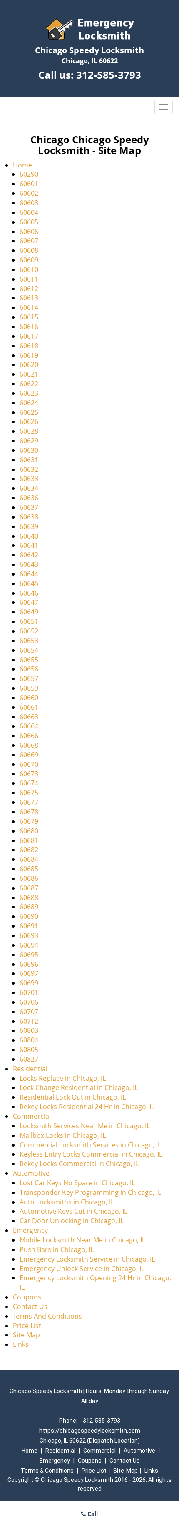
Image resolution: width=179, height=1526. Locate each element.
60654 (29, 650)
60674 (29, 783)
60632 (29, 469)
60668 (29, 745)
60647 (29, 602)
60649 (29, 611)
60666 (29, 735)
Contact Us (30, 1306)
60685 (29, 868)
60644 (29, 573)
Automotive (31, 1173)
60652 (29, 631)
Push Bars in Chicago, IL (57, 1249)
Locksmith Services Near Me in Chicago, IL (85, 1125)
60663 (29, 716)
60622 (29, 383)
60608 (29, 250)
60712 (29, 1021)
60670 (29, 764)
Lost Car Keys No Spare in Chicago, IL (77, 1182)
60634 (29, 488)
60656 (29, 668)
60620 (29, 364)
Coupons (27, 1297)
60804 (29, 1040)
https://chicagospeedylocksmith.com (89, 1430)
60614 (29, 307)
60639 (29, 526)
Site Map (26, 1334)
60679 (29, 821)
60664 (29, 726)
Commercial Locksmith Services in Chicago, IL (90, 1144)
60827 (29, 1059)
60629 (29, 440)
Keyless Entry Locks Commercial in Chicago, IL (91, 1154)
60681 (29, 840)
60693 (29, 935)
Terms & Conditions (47, 1470)
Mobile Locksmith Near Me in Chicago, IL (82, 1239)
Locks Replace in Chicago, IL (63, 1078)
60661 (29, 707)
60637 (29, 507)
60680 (29, 830)
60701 (29, 992)
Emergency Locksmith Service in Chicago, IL (87, 1259)
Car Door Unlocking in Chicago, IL (72, 1220)
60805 (29, 1049)
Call (92, 1514)
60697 (29, 973)
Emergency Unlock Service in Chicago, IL (82, 1268)
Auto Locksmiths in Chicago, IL (67, 1202)
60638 (29, 516)
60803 (29, 1030)
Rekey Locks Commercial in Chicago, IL (79, 1163)
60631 (29, 459)
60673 (29, 773)
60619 (29, 355)
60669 (29, 754)
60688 (29, 897)
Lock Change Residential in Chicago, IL (79, 1087)
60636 (29, 497)
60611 (29, 279)
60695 (29, 954)
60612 (29, 288)
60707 (29, 1011)
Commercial (32, 1116)
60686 (29, 878)
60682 (29, 849)
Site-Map (125, 1470)
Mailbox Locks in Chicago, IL (63, 1135)
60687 (29, 888)
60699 (29, 982)
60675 (29, 792)
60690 (29, 916)
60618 (29, 345)
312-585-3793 (108, 75)
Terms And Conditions (47, 1316)
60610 (29, 269)
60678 (29, 811)
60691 (29, 925)
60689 (29, 906)
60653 (29, 640)
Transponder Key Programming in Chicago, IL (90, 1192)
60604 (29, 212)
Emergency (30, 1230)
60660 (29, 697)
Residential (30, 1068)
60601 (29, 183)
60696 (29, 964)
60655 (29, 659)
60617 (29, 336)
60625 (29, 412)
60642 (29, 554)
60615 (29, 317)
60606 (29, 231)
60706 (29, 1002)
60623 (29, 393)
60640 (29, 536)
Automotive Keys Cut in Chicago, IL (73, 1211)
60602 (29, 193)
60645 (29, 583)
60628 (29, 431)
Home (22, 165)
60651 (29, 621)
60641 (29, 545)
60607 (29, 240)
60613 (29, 297)
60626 (29, 421)
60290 (29, 174)
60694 (29, 945)
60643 (29, 564)
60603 (29, 202)
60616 (29, 326)
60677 (29, 802)
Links (21, 1344)
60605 (29, 222)
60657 (29, 678)
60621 (29, 374)
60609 (29, 259)
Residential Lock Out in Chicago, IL (73, 1097)
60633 (29, 478)
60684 (29, 859)
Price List (27, 1325)
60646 (29, 593)
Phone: (69, 1420)
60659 (29, 688)
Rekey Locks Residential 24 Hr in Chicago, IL (87, 1106)
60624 (29, 402)
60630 (29, 450)
